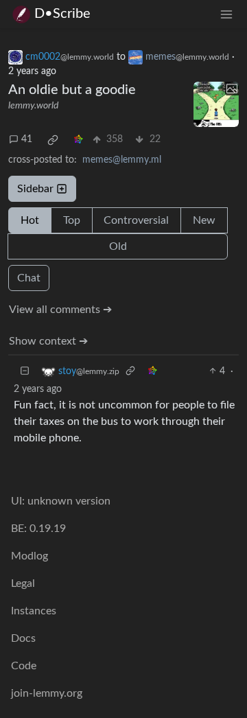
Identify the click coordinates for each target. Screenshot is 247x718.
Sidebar (35, 188)
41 (26, 139)
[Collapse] (25, 371)
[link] (52, 140)
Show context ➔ (48, 341)
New (204, 220)
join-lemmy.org (46, 693)
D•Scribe (62, 14)
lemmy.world (33, 106)
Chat (28, 278)
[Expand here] (216, 104)
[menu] (226, 14)
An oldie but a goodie (72, 90)
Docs (23, 638)
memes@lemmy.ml (121, 160)
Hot (30, 220)
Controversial (136, 220)
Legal (23, 583)
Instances (33, 610)
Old (118, 246)
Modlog (29, 556)
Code (23, 665)
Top (71, 220)
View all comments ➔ (60, 309)
